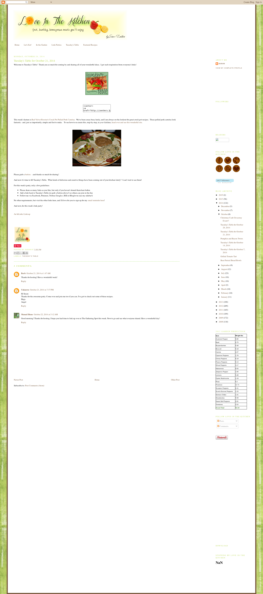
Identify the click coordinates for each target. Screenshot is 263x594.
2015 (221, 199)
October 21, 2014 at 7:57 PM (42, 289)
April (223, 285)
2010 (221, 313)
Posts (221, 421)
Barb (23, 273)
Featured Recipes (90, 44)
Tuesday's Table (72, 44)
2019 (221, 195)
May (223, 281)
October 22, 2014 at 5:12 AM (46, 314)
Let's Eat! (28, 44)
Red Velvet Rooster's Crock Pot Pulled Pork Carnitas (53, 119)
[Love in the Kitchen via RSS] (227, 171)
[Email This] (15, 253)
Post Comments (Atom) (34, 385)
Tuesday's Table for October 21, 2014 (34, 60)
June (223, 277)
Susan (222, 63)
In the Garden (41, 44)
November (225, 210)
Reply (23, 281)
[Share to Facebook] (23, 253)
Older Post (175, 379)
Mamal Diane (27, 314)
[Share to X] (21, 253)
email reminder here (96, 200)
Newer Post (18, 379)
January (224, 296)
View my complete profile (229, 68)
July (223, 273)
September (225, 265)
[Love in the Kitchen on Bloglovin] (236, 171)
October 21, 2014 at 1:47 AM (38, 273)
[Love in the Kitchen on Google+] (236, 163)
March (224, 289)
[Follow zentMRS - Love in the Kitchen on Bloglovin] (225, 182)
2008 (221, 321)
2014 (221, 203)
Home (17, 44)
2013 (221, 302)
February (225, 293)
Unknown (25, 289)
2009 (221, 317)
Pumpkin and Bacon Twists (232, 238)
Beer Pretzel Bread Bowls (231, 260)
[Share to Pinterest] (26, 253)
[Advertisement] (49, 371)
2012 (221, 305)
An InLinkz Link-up (22, 214)
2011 (221, 309)
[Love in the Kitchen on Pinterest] (219, 171)
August (224, 269)
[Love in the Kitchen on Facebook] (219, 163)
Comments (223, 426)
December (225, 206)
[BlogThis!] (18, 253)
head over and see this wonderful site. (127, 122)
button (28, 174)
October (224, 214)
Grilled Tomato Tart (229, 256)
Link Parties (56, 44)
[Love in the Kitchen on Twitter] (227, 163)
